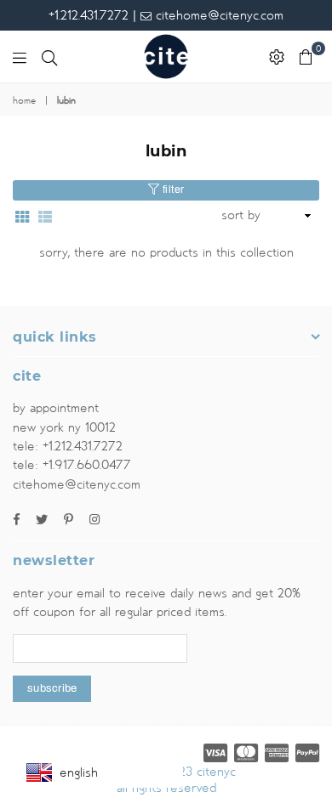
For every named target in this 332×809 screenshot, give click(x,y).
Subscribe (52, 688)
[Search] (49, 57)
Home (24, 101)
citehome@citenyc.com (217, 15)
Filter (172, 189)
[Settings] (276, 57)
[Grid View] (22, 215)
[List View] (45, 215)
